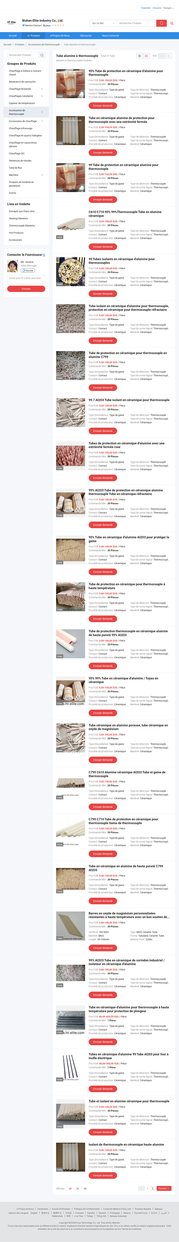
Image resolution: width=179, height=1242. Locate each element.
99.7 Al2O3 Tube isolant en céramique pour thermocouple (129, 400)
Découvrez (86, 35)
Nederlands (57, 1216)
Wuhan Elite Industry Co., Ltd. (42, 20)
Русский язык (140, 1212)
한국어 (154, 1212)
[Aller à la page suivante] (168, 55)
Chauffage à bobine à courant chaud (25, 72)
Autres (12, 193)
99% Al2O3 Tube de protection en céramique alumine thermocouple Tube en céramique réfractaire (126, 492)
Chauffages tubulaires (21, 96)
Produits (35, 35)
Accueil (12, 35)
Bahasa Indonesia (118, 1216)
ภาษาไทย (78, 1216)
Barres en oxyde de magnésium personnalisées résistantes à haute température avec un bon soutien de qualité (128, 917)
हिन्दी (68, 1216)
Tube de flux (15, 167)
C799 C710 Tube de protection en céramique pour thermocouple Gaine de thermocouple (123, 821)
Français (79, 1212)
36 (77, 1188)
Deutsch (102, 1212)
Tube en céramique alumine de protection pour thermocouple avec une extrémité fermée (122, 120)
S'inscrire (157, 7)
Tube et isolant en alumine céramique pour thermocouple (129, 1101)
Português (115, 1212)
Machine (13, 175)
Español (91, 1212)
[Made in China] (25, 7)
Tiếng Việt (101, 1216)
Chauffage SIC (17, 153)
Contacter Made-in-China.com (117, 1208)
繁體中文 (57, 1212)
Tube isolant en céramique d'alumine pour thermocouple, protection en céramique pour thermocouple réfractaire (129, 308)
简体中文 (45, 1212)
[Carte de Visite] (43, 254)
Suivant (163, 1188)
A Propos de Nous (60, 35)
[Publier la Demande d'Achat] (172, 23)
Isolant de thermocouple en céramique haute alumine (126, 1144)
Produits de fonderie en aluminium (21, 183)
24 (70, 1188)
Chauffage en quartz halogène (25, 135)
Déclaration (42, 1208)
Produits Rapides (143, 1208)
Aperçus (158, 1208)
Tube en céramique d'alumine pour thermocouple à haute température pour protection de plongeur (129, 1009)
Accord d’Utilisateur (61, 1208)
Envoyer (26, 288)
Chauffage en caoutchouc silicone (23, 144)
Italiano (127, 1212)
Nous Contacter (110, 35)
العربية (164, 1212)
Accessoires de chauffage (23, 121)
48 (85, 1188)
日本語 (68, 1212)
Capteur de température (22, 103)
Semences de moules (20, 160)
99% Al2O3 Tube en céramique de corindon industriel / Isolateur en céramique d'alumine (127, 962)
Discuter (29, 270)
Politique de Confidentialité (86, 1208)
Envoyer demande (103, 105)
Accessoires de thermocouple (17, 112)
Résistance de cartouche (22, 81)
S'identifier (146, 7)
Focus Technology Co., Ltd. (87, 1222)
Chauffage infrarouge (20, 128)
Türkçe (90, 1216)
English (34, 1212)
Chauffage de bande (20, 88)
